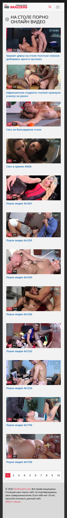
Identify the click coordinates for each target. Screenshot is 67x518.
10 (58, 475)
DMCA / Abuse (13, 501)
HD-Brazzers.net (22, 488)
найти (50, 7)
